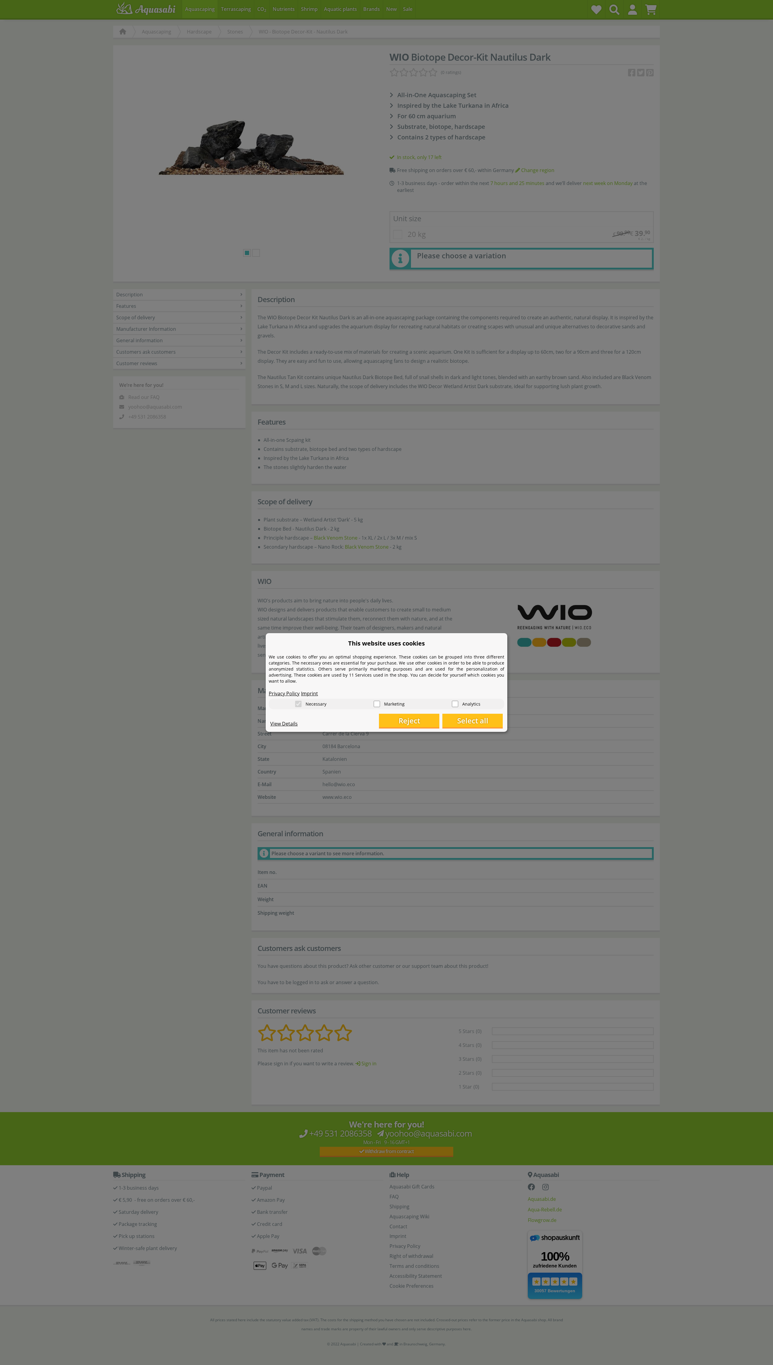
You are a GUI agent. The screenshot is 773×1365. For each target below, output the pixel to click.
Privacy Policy (284, 693)
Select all (472, 721)
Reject (409, 721)
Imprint (309, 693)
